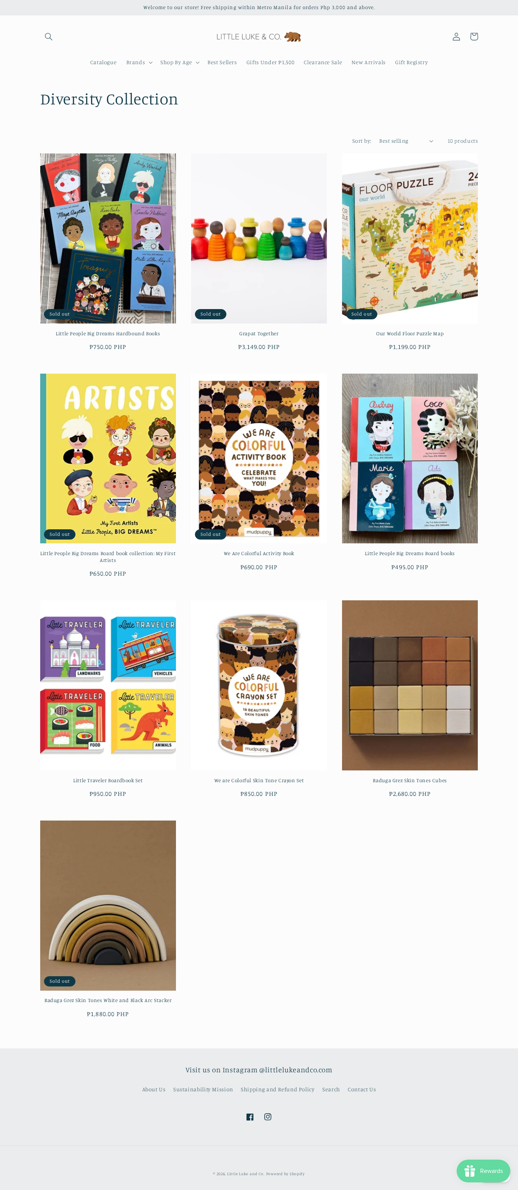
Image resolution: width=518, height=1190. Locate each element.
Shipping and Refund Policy (277, 1089)
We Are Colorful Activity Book (259, 553)
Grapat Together (258, 333)
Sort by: (361, 140)
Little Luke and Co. (246, 1173)
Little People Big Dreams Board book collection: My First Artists (108, 556)
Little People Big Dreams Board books (410, 553)
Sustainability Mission (203, 1089)
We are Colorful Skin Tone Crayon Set (259, 780)
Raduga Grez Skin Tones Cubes (410, 780)
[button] (49, 36)
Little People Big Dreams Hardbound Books (108, 333)
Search (331, 1089)
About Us (154, 1089)
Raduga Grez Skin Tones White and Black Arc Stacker (108, 1000)
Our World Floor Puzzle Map (410, 333)
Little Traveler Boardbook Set (108, 780)
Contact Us (362, 1089)
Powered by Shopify (285, 1173)
